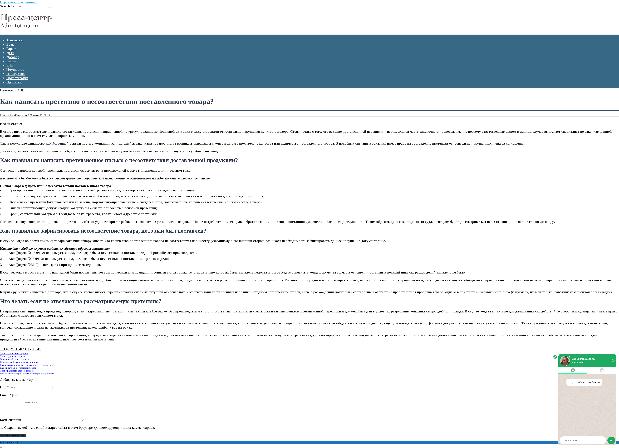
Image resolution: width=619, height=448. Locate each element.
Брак (10, 44)
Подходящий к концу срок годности (19, 362)
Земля (11, 61)
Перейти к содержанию (18, 2)
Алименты (14, 40)
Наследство (15, 74)
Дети (10, 53)
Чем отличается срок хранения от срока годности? (27, 373)
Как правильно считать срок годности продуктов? (26, 364)
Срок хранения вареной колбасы (17, 370)
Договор (12, 57)
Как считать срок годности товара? (19, 367)
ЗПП (9, 65)
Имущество (15, 69)
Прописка (14, 82)
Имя (4, 387)
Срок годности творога (12, 356)
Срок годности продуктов (14, 353)
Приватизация (17, 78)
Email (5, 395)
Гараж (11, 49)
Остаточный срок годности (14, 359)
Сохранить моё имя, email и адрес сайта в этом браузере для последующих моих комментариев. (79, 427)
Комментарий (10, 420)
